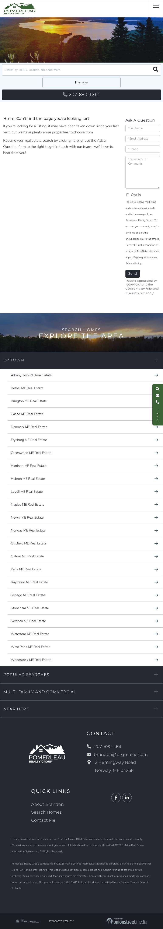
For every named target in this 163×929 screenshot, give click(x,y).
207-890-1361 (84, 94)
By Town (13, 360)
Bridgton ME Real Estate (29, 401)
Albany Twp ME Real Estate (31, 375)
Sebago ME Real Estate (28, 595)
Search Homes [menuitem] (46, 812)
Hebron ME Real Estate (28, 478)
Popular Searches (26, 674)
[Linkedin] (127, 798)
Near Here (16, 709)
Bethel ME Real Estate (27, 388)
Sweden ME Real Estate (28, 621)
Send (132, 273)
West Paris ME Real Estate (30, 647)
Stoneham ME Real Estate (30, 608)
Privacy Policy (133, 263)
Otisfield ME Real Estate (28, 543)
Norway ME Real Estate (28, 530)
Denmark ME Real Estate (29, 427)
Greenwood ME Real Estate (31, 453)
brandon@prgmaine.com (121, 754)
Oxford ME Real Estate (27, 556)
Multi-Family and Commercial (39, 692)
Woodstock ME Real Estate (31, 660)
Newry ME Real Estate (27, 517)
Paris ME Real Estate (26, 569)
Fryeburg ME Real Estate (29, 440)
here (75, 140)
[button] (155, 70)
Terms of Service (135, 293)
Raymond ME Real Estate (29, 582)
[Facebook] (116, 798)
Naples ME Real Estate (27, 504)
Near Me (83, 82)
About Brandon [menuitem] (47, 804)
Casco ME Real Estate (27, 414)
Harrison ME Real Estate (28, 465)
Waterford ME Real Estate (30, 634)
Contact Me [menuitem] (43, 820)
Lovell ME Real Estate (27, 491)
